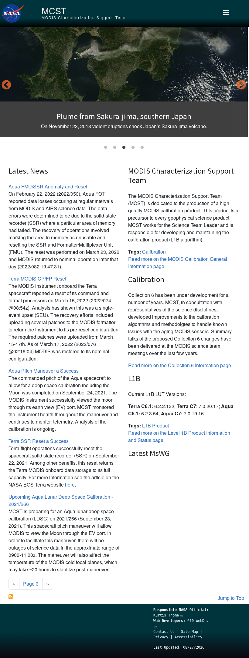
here (70, 484)
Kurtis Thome (166, 615)
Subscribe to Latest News (11, 596)
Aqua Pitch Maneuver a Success (44, 370)
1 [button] (106, 148)
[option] (124, 82)
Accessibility (188, 637)
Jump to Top (231, 597)
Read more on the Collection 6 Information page (179, 365)
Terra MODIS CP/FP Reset (37, 278)
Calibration (154, 251)
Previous (6, 85)
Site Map (189, 632)
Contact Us (164, 632)
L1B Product (155, 425)
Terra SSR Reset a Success (39, 440)
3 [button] (124, 148)
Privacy (160, 637)
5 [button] (142, 148)
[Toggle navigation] (226, 13)
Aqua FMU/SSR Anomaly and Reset (48, 186)
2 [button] (115, 148)
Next (241, 85)
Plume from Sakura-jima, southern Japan (123, 116)
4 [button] (133, 148)
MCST (54, 10)
